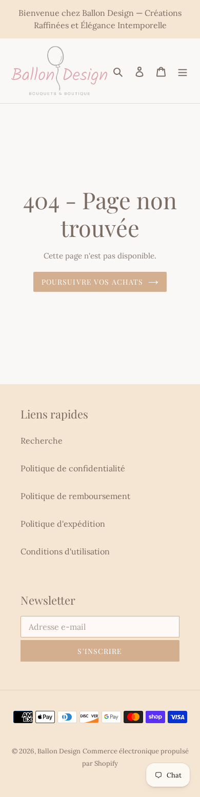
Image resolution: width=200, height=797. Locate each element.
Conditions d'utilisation (65, 551)
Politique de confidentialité (73, 468)
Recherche (42, 440)
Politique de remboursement (75, 496)
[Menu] (182, 70)
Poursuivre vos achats (93, 282)
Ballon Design (59, 751)
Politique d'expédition (63, 524)
